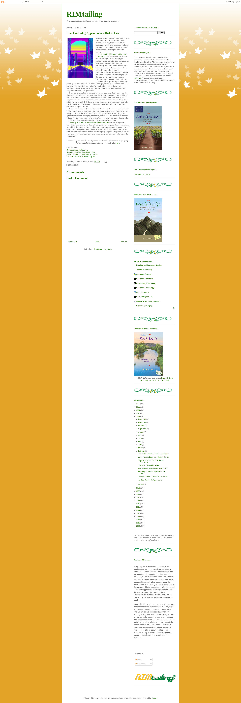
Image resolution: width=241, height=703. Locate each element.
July (140, 435)
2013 (138, 513)
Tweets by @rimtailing (142, 174)
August (141, 432)
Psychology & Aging (144, 306)
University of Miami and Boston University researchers (89, 123)
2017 (138, 501)
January (141, 484)
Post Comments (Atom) (103, 249)
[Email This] (67, 165)
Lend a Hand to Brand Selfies (148, 465)
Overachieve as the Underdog (77, 150)
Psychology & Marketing (145, 283)
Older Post (123, 242)
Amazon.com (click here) (159, 380)
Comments (141, 664)
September (142, 429)
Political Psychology (144, 297)
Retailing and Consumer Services (149, 265)
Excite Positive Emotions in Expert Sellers (153, 457)
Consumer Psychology (145, 288)
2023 (138, 413)
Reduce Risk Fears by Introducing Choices (82, 154)
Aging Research (142, 292)
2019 (138, 494)
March (140, 448)
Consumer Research (144, 274)
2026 (138, 404)
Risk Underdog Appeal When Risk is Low (152, 468)
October (141, 426)
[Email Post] (105, 162)
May (140, 442)
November (142, 422)
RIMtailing (85, 14)
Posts (139, 660)
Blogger (154, 698)
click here (137, 78)
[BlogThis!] (70, 165)
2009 (138, 526)
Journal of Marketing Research (148, 301)
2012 (138, 516)
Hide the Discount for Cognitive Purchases (153, 454)
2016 (138, 504)
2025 (138, 407)
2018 (138, 497)
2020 (138, 491)
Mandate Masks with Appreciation (150, 480)
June (140, 438)
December (142, 419)
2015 (138, 507)
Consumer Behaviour (144, 279)
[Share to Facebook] (75, 165)
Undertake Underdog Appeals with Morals (81, 152)
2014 (138, 510)
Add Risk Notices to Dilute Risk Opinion (81, 157)
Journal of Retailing (144, 270)
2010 (138, 523)
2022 (138, 416)
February (141, 451)
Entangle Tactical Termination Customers (153, 477)
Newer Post (72, 242)
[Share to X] (72, 165)
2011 (138, 520)
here (117, 143)
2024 (138, 410)
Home (98, 242)
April (140, 445)
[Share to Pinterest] (77, 165)
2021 (138, 488)
